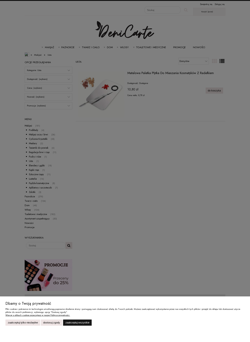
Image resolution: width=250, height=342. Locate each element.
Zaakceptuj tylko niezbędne (23, 322)
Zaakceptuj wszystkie (77, 322)
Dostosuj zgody (51, 322)
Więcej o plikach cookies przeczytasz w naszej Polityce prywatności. (37, 315)
